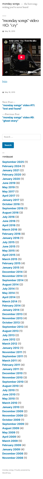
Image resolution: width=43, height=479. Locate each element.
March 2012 (9, 343)
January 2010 (11, 407)
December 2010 (12, 373)
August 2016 (10, 212)
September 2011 (12, 356)
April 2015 (8, 254)
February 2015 (11, 263)
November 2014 (12, 276)
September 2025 (13, 161)
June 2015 (8, 246)
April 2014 (9, 297)
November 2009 (12, 415)
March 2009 (10, 440)
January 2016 (10, 238)
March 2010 (9, 402)
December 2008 (12, 453)
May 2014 (8, 292)
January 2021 (10, 170)
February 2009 (11, 445)
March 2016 (9, 229)
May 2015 (8, 250)
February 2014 (11, 305)
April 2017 (8, 195)
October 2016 (11, 204)
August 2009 (10, 428)
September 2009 (13, 423)
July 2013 (8, 335)
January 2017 (10, 199)
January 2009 (11, 449)
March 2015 (9, 259)
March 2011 (9, 360)
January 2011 (10, 369)
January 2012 (10, 347)
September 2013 (12, 326)
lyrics (4, 81)
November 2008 (12, 457)
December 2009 (12, 411)
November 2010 (12, 377)
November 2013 (12, 318)
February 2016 (11, 233)
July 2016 (8, 216)
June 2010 (9, 394)
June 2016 (8, 221)
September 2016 (12, 208)
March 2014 (9, 301)
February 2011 (11, 364)
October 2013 (11, 322)
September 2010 (13, 381)
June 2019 (8, 183)
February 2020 (11, 174)
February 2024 (11, 166)
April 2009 (9, 436)
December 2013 (12, 314)
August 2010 (10, 385)
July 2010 (8, 390)
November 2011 (12, 352)
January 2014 (11, 309)
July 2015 (8, 242)
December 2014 (12, 271)
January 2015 (10, 267)
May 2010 (8, 398)
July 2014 (8, 288)
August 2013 (10, 330)
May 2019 (8, 187)
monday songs (11, 3)
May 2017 (8, 191)
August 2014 (10, 284)
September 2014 (13, 280)
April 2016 (8, 225)
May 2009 (8, 432)
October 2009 (11, 419)
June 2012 (8, 339)
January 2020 (11, 178)
